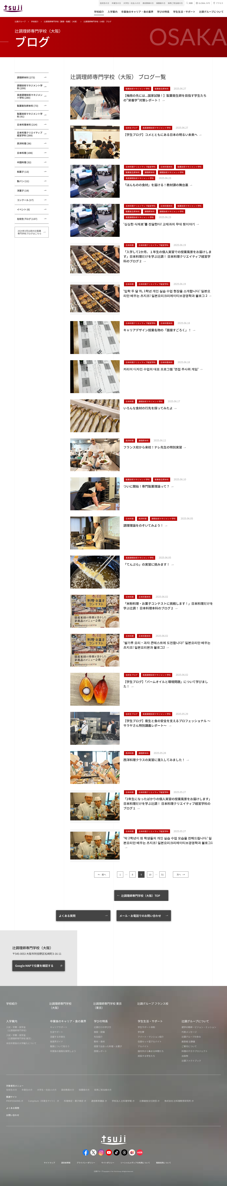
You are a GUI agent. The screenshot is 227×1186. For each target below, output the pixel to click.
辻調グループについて (195, 1021)
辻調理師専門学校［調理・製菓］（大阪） (61, 21)
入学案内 (11, 1021)
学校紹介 (34, 21)
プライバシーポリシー (86, 1162)
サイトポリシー (107, 1162)
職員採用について (163, 1162)
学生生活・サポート (150, 1021)
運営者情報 (65, 1162)
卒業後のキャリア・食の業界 (68, 1021)
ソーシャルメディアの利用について (135, 1162)
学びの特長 (101, 1021)
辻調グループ (20, 21)
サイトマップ (49, 1162)
